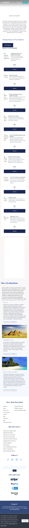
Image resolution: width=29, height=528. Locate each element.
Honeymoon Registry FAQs (9, 430)
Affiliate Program (19, 408)
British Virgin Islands (10, 372)
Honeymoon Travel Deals (9, 434)
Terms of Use (3, 525)
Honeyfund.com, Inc (13, 506)
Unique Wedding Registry (9, 451)
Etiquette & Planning (8, 432)
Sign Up (25, 2)
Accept (25, 520)
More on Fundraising (8, 449)
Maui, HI (5, 302)
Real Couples (6, 445)
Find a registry (6, 412)
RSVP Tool (5, 410)
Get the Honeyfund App (20, 410)
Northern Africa (8, 340)
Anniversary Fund (7, 422)
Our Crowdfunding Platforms (10, 447)
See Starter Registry (10, 321)
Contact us (5, 418)
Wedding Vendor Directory (9, 441)
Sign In (19, 2)
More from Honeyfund (14, 15)
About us (5, 406)
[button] (1, 2)
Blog (4, 420)
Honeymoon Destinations (9, 437)
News (4, 408)
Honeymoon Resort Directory (10, 438)
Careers (5, 414)
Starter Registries (7, 443)
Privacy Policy (16, 509)
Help (4, 416)
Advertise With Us (19, 406)
